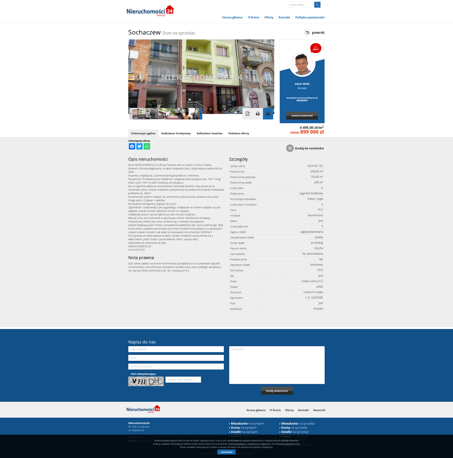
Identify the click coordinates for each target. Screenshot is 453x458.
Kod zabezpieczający (143, 374)
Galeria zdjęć (268, 113)
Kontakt (284, 17)
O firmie (253, 17)
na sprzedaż (298, 423)
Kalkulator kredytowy (176, 133)
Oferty (268, 17)
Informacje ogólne (143, 133)
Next (200, 113)
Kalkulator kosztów (209, 133)
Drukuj (258, 113)
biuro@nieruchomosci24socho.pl (302, 97)
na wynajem (247, 423)
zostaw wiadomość (302, 115)
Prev (131, 113)
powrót (318, 32)
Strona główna (232, 17)
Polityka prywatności (310, 17)
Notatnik (319, 410)
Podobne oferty (238, 133)
